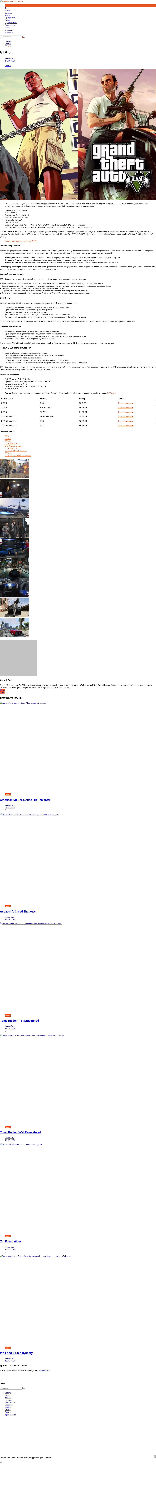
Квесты (8, 1397)
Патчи (7, 20)
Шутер (7, 1409)
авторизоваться (43, 1370)
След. (2, 692)
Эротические (10, 1414)
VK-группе (112, 393)
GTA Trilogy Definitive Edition (18, 455)
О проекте (9, 30)
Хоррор (8, 1407)
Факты (7, 10)
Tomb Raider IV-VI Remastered (20, 1132)
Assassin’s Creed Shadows (18, 911)
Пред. (2, 690)
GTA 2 (8, 438)
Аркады (8, 1392)
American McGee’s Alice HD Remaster (25, 800)
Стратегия (9, 1405)
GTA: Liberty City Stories (16, 450)
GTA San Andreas (13, 446)
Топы (7, 8)
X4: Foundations (11, 1241)
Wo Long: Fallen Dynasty (16, 1353)
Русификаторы (11, 22)
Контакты (9, 32)
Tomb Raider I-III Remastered (19, 1020)
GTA (7, 436)
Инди (7, 1395)
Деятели (8, 13)
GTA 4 (8, 453)
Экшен (8, 65)
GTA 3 (8, 441)
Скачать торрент (125, 403)
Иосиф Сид (9, 58)
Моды (7, 15)
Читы (7, 27)
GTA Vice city (11, 443)
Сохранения (10, 25)
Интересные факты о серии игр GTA (20, 241)
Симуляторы (10, 1402)
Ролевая (8, 1400)
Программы (10, 17)
